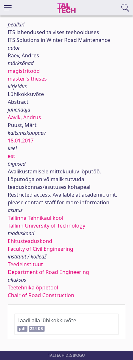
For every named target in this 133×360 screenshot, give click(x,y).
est (11, 156)
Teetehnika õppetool (33, 287)
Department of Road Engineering (48, 272)
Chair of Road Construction (41, 295)
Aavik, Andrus (24, 117)
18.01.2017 (21, 140)
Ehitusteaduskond (30, 241)
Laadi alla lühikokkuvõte (46, 324)
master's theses (27, 78)
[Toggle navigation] (7, 7)
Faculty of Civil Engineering (40, 248)
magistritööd (24, 70)
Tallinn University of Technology (46, 225)
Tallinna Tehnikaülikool (35, 217)
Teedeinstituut (25, 264)
